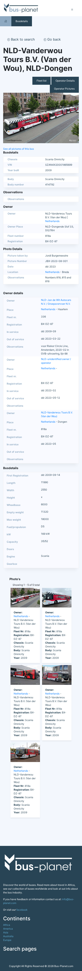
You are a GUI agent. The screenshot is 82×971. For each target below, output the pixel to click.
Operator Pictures (64, 88)
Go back (53, 39)
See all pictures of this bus (18, 148)
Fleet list (41, 80)
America (8, 928)
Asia (5, 932)
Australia (8, 936)
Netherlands (52, 221)
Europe (7, 940)
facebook (22, 909)
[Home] (5, 21)
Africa (6, 924)
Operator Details (65, 80)
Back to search (22, 39)
